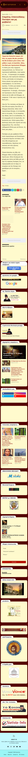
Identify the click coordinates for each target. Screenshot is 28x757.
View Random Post (14, 268)
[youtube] (20, 396)
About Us (10, 754)
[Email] (21, 190)
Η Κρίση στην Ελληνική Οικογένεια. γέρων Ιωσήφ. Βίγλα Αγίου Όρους (20, 459)
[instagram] (20, 393)
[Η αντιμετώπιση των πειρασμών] (6, 381)
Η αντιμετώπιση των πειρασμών (16, 380)
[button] (1, 5)
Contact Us (15, 754)
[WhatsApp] (15, 190)
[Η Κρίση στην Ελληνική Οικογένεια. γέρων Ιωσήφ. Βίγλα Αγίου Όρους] (20, 452)
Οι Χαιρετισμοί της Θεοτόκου (18, 361)
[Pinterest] (18, 190)
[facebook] (8, 393)
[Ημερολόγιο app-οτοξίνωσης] (7, 202)
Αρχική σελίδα (5, 14)
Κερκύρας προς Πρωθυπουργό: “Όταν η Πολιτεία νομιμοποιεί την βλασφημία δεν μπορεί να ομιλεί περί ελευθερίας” (7, 228)
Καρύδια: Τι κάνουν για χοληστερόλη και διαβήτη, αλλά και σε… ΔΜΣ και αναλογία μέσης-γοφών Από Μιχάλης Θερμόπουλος (7, 441)
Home (5, 754)
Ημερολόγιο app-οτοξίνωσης (6, 208)
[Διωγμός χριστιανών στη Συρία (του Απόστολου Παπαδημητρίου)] (20, 202)
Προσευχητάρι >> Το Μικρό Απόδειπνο (12, 354)
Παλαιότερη (22, 259)
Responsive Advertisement (14, 32)
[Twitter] (12, 190)
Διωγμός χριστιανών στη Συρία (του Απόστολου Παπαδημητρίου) (20, 209)
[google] (8, 399)
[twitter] (8, 396)
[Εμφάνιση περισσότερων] (23, 190)
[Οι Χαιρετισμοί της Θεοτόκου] (6, 363)
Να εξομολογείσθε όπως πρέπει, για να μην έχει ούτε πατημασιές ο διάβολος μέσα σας (7, 460)
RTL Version (21, 754)
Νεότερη (4, 259)
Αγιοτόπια (18, 752)
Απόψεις (11, 14)
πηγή (3, 175)
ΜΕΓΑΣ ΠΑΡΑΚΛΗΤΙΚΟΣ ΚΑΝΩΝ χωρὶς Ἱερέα (13, 535)
